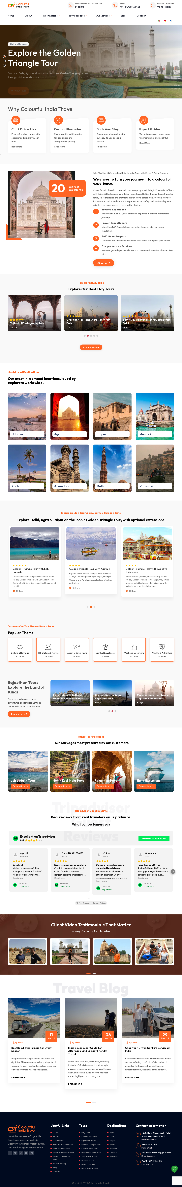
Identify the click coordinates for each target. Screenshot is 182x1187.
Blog (123, 15)
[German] (165, 20)
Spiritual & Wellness (105, 652)
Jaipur (101, 434)
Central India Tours (90, 1148)
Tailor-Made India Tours (63, 1152)
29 (165, 1036)
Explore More (90, 347)
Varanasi (146, 486)
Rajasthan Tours (88, 1140)
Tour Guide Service (61, 1148)
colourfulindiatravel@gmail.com (88, 3)
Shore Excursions (89, 1136)
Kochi (15, 486)
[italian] (159, 20)
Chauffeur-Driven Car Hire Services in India (147, 1049)
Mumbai (145, 434)
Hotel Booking (59, 1163)
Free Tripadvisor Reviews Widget (92, 903)
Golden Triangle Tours (91, 1144)
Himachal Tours (88, 1164)
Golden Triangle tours (152, 193)
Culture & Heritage (20, 652)
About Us (102, 262)
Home (11, 15)
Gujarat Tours (87, 1160)
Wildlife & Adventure (162, 652)
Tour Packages (77, 15)
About (28, 15)
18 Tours (103, 399)
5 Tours (17, 451)
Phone (122, 3)
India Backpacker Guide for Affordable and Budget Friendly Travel (87, 1051)
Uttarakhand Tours (89, 1168)
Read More (16, 146)
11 (51, 1036)
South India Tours (89, 1156)
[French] (171, 20)
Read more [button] (18, 878)
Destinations (50, 15)
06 (108, 1036)
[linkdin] (31, 1153)
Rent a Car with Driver (63, 1144)
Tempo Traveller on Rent (62, 1158)
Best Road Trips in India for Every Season (31, 1049)
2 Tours (145, 451)
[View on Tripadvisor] (15, 855)
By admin (19, 1042)
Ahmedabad (63, 486)
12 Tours (103, 451)
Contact (141, 15)
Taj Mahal (104, 197)
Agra (57, 434)
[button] (9, 871)
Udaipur (17, 434)
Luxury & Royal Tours (77, 652)
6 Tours (17, 399)
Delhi (100, 486)
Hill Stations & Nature (48, 652)
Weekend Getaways (134, 652)
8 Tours (60, 451)
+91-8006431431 (149, 1144)
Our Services (103, 15)
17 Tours (60, 399)
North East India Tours (91, 1152)
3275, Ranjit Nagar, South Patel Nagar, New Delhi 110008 (155, 1134)
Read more (20, 91)
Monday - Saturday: (165, 3)
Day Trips (85, 1132)
